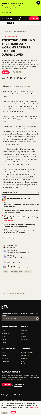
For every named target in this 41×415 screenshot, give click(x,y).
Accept (13, 412)
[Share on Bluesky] (18, 78)
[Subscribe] (37, 318)
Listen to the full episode (10, 238)
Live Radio (24, 330)
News (3, 330)
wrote (18, 119)
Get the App (7, 12)
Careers (4, 355)
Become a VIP (25, 355)
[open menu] (3, 18)
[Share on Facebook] (11, 78)
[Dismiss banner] (38, 3)
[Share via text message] (21, 78)
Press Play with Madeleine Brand (10, 37)
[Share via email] (25, 78)
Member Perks (25, 364)
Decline (4, 412)
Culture (5, 271)
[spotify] (20, 73)
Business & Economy (16, 271)
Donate (35, 18)
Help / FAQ (5, 358)
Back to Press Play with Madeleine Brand (15, 31)
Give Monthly (18, 384)
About (3, 352)
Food (3, 336)
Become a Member (27, 352)
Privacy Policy (34, 407)
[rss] (14, 73)
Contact (4, 364)
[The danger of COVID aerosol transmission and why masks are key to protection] (2, 203)
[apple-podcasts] (17, 73)
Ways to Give (25, 358)
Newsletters (5, 361)
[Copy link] (7, 78)
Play (6, 72)
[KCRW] (5, 308)
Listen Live (9, 18)
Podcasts (24, 336)
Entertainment (6, 333)
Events (4, 342)
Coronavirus (28, 271)
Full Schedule (25, 339)
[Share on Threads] (14, 78)
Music (23, 333)
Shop (22, 361)
